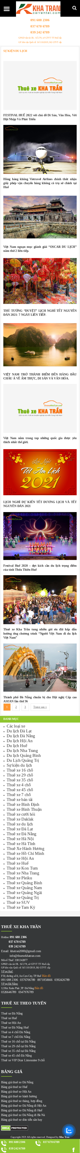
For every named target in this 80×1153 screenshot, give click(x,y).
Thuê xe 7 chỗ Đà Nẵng (15, 1037)
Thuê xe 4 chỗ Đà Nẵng (15, 1032)
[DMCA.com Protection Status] (40, 1128)
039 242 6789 (40, 32)
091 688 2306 (40, 20)
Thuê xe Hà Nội (20, 838)
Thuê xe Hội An (20, 858)
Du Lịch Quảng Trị (23, 760)
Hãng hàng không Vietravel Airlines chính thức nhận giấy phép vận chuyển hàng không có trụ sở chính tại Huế (40, 183)
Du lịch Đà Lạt (19, 731)
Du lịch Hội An (19, 740)
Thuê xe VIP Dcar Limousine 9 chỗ (23, 1060)
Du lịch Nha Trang (22, 750)
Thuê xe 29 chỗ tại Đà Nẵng (18, 1046)
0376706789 (27, 980)
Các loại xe (16, 726)
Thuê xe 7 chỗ (19, 794)
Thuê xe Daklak (20, 819)
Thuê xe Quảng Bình (24, 882)
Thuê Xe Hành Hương (25, 848)
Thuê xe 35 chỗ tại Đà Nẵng (18, 1051)
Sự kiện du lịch (19, 765)
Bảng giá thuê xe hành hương (19, 1096)
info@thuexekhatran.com (20, 955)
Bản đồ (46, 976)
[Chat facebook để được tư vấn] (75, 1150)
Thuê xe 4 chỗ (19, 784)
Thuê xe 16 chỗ (20, 770)
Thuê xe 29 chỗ (20, 775)
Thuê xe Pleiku (19, 878)
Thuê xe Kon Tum (22, 868)
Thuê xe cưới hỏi (21, 814)
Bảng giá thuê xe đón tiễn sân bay (21, 1119)
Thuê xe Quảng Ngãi (24, 892)
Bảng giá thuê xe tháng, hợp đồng (21, 1101)
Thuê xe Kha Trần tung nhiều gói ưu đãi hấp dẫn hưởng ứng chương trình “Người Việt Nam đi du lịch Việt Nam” (40, 633)
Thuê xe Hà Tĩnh (21, 843)
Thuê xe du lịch (20, 824)
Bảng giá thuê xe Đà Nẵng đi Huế (21, 1110)
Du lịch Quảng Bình (24, 755)
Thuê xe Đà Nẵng (21, 833)
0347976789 (26, 992)
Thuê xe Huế (17, 863)
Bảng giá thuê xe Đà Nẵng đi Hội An (23, 1105)
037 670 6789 (40, 26)
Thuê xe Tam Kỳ (21, 907)
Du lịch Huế (17, 745)
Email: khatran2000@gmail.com (21, 951)
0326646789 (8, 992)
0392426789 (62, 980)
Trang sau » (40, 707)
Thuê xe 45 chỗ (20, 789)
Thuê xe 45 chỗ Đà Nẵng (16, 1055)
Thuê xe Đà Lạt (20, 829)
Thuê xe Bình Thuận (24, 809)
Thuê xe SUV (18, 902)
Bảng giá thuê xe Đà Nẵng (17, 1082)
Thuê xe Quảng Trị (23, 897)
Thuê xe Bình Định (23, 804)
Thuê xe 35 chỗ (20, 780)
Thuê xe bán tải (19, 799)
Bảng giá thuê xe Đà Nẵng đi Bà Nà (23, 1115)
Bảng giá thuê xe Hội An (16, 1091)
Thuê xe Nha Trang (23, 873)
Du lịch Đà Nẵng (21, 735)
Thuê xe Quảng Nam (24, 887)
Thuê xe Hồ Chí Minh (25, 853)
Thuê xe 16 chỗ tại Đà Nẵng (18, 1041)
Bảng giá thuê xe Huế (14, 1087)
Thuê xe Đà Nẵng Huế (14, 1027)
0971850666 (44, 980)
